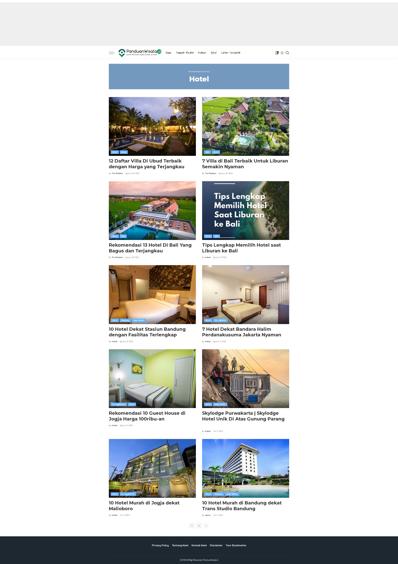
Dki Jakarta (220, 320)
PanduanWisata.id (210, 559)
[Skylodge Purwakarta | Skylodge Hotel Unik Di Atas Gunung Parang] (245, 378)
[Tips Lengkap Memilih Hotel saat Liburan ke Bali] (245, 210)
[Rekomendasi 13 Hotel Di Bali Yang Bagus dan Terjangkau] (152, 210)
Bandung (125, 320)
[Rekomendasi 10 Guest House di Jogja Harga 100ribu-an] (152, 378)
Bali (207, 152)
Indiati (208, 257)
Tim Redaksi (117, 173)
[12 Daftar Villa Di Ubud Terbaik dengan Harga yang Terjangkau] (152, 126)
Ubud (124, 152)
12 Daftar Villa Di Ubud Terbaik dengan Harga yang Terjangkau (146, 163)
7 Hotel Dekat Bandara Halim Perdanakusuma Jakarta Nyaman (241, 332)
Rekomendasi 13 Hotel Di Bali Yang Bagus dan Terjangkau (150, 247)
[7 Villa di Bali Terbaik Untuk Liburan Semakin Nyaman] (245, 126)
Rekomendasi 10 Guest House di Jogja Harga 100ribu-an (147, 416)
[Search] (287, 53)
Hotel (115, 152)
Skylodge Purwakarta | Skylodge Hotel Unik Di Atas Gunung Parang (243, 416)
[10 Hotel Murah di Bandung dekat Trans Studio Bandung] (245, 468)
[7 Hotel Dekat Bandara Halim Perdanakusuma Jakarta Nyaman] (245, 294)
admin (208, 515)
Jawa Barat (139, 320)
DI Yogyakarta (119, 404)
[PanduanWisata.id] (139, 53)
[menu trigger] (113, 53)
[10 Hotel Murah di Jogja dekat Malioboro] (152, 468)
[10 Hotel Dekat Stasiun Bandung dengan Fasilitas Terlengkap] (152, 294)
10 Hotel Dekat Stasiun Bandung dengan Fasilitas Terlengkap (147, 332)
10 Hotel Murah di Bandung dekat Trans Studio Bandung (242, 505)
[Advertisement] (199, 24)
